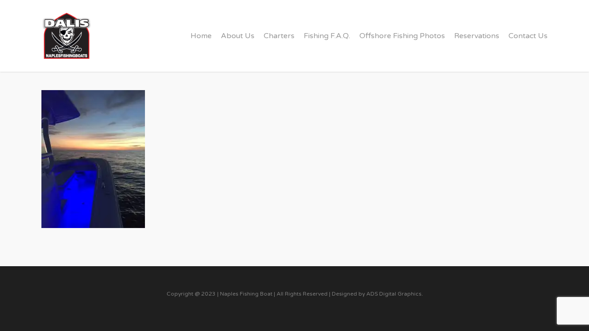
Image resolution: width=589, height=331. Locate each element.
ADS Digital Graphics (394, 294)
